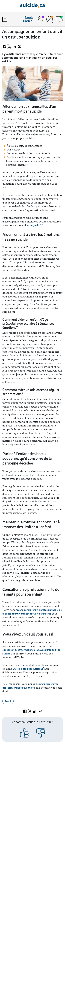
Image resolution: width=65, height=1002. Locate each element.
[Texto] (50, 19)
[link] (40, 19)
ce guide (34, 225)
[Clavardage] (59, 19)
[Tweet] (9, 45)
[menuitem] (8, 19)
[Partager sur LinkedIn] (14, 45)
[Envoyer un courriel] (19, 45)
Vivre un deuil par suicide (26, 668)
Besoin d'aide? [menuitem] (28, 19)
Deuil (8, 701)
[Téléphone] (40, 19)
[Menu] (4, 19)
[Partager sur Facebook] (4, 45)
